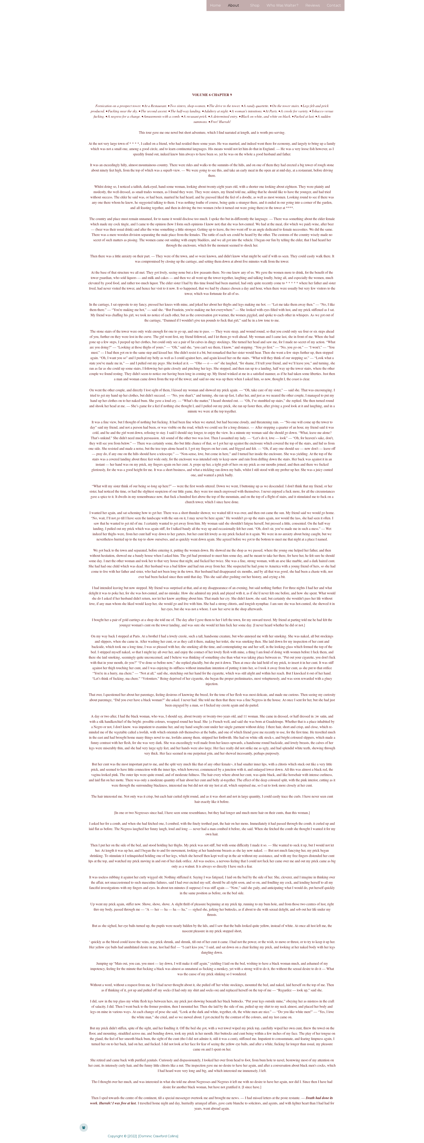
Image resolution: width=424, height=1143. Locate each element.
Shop (254, 5)
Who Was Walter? (282, 5)
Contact (334, 5)
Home (215, 5)
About (233, 5)
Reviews (312, 5)
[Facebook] (84, 1127)
